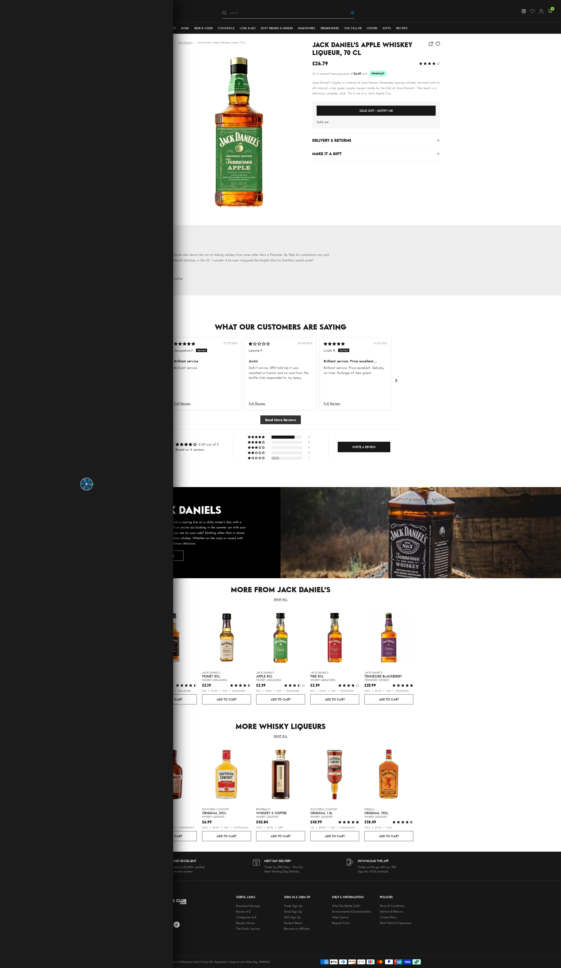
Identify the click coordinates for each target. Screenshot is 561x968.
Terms (119, 480)
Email (106, 467)
